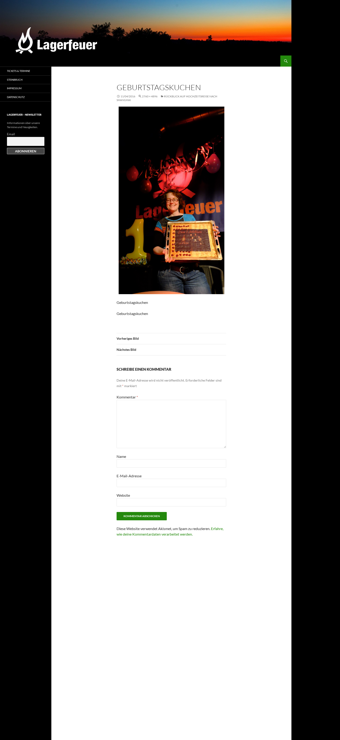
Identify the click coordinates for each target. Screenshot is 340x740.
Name (121, 456)
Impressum (14, 88)
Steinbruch (14, 79)
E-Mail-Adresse (129, 476)
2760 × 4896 (150, 96)
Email (11, 134)
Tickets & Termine (18, 70)
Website (123, 495)
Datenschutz (16, 97)
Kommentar (127, 397)
